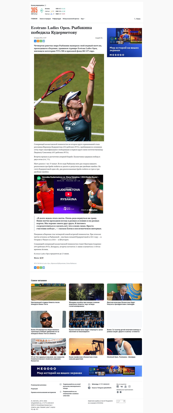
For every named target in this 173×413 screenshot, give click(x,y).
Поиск (138, 19)
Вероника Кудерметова (58, 263)
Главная (34, 19)
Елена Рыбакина (71, 263)
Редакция (34, 388)
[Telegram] (43, 41)
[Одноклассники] (38, 41)
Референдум (56, 19)
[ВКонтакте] (35, 41)
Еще (82, 19)
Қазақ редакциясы (37, 5)
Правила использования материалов (43, 392)
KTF (42, 258)
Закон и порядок (45, 19)
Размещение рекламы (38, 385)
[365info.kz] (35, 11)
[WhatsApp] (41, 41)
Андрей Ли (99, 38)
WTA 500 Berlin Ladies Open (42, 263)
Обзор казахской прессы (71, 19)
